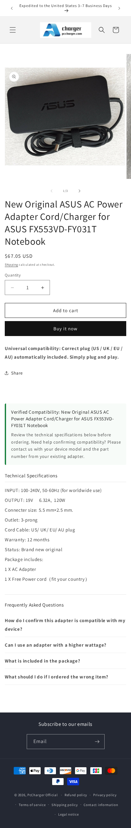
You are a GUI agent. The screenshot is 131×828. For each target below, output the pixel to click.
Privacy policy (105, 795)
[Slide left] (52, 191)
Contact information (101, 805)
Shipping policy (65, 805)
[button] (13, 30)
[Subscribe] (97, 741)
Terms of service (32, 805)
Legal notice (68, 814)
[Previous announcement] (12, 8)
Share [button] (17, 373)
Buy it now (65, 329)
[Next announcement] (119, 8)
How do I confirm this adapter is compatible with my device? (65, 624)
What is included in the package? (42, 661)
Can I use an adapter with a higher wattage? (56, 645)
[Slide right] (79, 191)
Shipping (11, 265)
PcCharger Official (42, 795)
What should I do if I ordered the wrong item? (56, 677)
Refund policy (76, 795)
